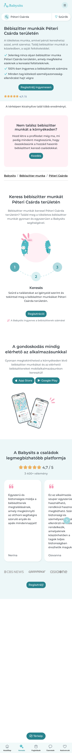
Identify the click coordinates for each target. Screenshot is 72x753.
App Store (25, 380)
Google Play (49, 380)
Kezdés (36, 155)
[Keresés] (6, 17)
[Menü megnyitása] (65, 5)
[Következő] (66, 520)
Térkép (38, 736)
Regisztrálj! (36, 585)
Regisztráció (36, 313)
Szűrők (63, 16)
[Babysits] (13, 5)
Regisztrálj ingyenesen (36, 87)
